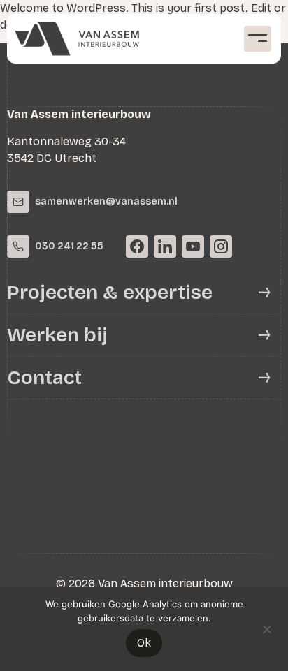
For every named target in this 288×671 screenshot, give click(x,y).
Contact (44, 378)
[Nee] (266, 627)
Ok (144, 642)
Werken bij (57, 335)
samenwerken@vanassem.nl (106, 201)
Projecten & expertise (110, 292)
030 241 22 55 (69, 246)
